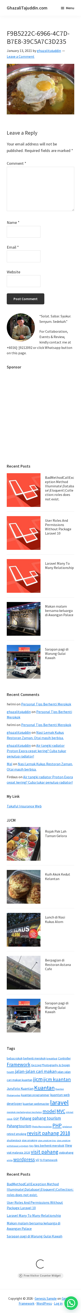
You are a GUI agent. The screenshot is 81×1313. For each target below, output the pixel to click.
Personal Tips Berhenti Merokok (46, 704)
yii (37, 1160)
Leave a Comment (20, 56)
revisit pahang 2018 (48, 1133)
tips (31, 1145)
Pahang (26, 1118)
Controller (64, 1058)
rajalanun (67, 1126)
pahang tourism (46, 1118)
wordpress (24, 1159)
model (49, 1111)
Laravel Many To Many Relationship (59, 565)
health (10, 1072)
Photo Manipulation (42, 1126)
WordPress (44, 1303)
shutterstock (14, 1140)
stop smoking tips (47, 1140)
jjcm (38, 1079)
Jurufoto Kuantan (20, 1088)
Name (13, 222)
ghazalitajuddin (19, 711)
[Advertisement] (40, 414)
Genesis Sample (46, 1298)
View (68, 1145)
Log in (58, 1303)
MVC (60, 1111)
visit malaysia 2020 (18, 1153)
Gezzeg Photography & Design (50, 1065)
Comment (16, 163)
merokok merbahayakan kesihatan (24, 1112)
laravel (59, 1102)
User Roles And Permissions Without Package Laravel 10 (58, 527)
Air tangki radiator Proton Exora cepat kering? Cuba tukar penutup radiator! (36, 750)
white (10, 1160)
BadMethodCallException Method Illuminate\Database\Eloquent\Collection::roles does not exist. (59, 488)
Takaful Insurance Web (24, 806)
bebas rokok (14, 1058)
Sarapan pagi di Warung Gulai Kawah (56, 653)
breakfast (51, 1058)
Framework (18, 1064)
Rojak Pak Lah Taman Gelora (56, 833)
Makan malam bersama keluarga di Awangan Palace (59, 610)
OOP (16, 1119)
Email (13, 247)
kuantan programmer (35, 1095)
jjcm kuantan (57, 1079)
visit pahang (44, 1151)
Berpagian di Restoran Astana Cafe (58, 964)
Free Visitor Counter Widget (42, 1275)
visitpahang (66, 1153)
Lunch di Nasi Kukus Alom (55, 919)
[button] (71, 1303)
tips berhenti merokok (49, 1146)
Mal (9, 764)
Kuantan (44, 1087)
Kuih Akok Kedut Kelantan (57, 876)
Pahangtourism (19, 1126)
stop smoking (29, 1140)
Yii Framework (48, 1160)
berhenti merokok (34, 1058)
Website (13, 271)
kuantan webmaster (36, 1104)
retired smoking (16, 1134)
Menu (70, 8)
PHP (57, 1125)
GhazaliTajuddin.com (27, 8)
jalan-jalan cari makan (36, 1071)
